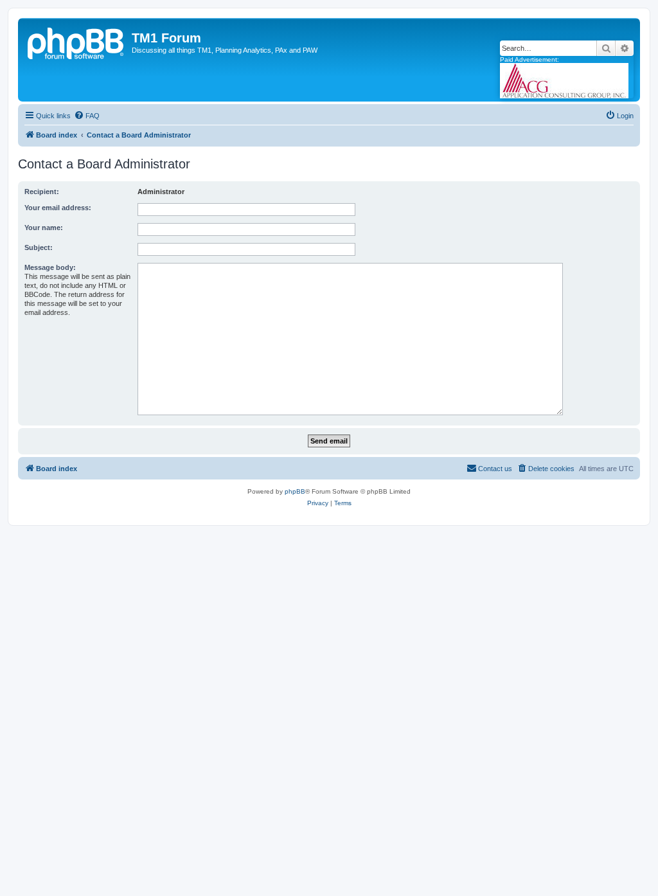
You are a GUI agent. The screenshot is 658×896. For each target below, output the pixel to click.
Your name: (43, 227)
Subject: (38, 247)
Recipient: (41, 191)
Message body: (50, 267)
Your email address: (57, 207)
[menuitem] (87, 115)
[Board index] (76, 41)
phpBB (295, 491)
